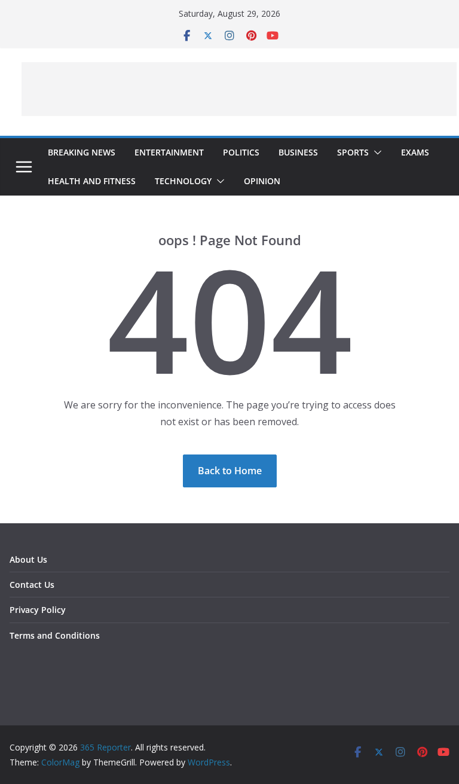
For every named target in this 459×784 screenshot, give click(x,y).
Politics (241, 152)
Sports (353, 152)
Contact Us (32, 584)
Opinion (262, 181)
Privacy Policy (38, 609)
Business (298, 152)
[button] (375, 152)
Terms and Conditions (55, 635)
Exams (415, 152)
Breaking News (81, 152)
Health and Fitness (92, 181)
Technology (183, 181)
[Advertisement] (239, 89)
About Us (28, 559)
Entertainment (169, 152)
